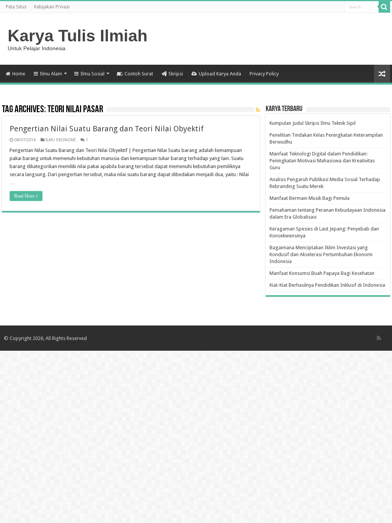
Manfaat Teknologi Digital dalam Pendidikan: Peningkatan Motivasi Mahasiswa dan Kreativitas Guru (322, 160)
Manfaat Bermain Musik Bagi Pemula (310, 198)
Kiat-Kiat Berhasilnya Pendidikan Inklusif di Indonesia (327, 285)
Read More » (26, 196)
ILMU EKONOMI (60, 139)
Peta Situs (16, 7)
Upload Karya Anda (220, 74)
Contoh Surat (138, 74)
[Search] (384, 7)
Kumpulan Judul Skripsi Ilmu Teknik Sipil (313, 123)
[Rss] (379, 338)
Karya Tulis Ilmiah (77, 35)
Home (18, 74)
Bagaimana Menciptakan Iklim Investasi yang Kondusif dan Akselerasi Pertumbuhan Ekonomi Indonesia (321, 254)
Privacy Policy (264, 74)
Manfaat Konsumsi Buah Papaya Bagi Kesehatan (322, 273)
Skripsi (175, 74)
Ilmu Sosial (92, 74)
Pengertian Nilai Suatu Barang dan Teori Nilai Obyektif (107, 128)
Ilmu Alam (51, 74)
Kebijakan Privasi (52, 7)
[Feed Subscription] (258, 110)
